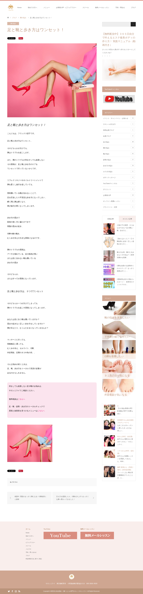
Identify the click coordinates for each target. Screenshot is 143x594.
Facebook (12, 591)
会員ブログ (118, 136)
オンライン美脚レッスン (118, 201)
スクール (86, 7)
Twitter (8, 591)
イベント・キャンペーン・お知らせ (118, 118)
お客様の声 (118, 195)
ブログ (133, 7)
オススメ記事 (127, 219)
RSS (19, 591)
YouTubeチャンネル (118, 183)
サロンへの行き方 (118, 124)
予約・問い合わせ (31, 552)
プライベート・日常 (118, 207)
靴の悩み (118, 154)
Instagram (15, 591)
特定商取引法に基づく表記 (34, 559)
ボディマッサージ (118, 177)
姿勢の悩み (118, 160)
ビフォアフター (30, 542)
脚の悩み (13, 23)
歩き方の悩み (118, 166)
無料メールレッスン (102, 7)
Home (19, 7)
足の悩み (118, 142)
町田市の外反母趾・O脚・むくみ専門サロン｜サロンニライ (69, 591)
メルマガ (28, 549)
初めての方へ (32, 7)
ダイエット (118, 189)
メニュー (46, 7)
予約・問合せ (120, 7)
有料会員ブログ (118, 130)
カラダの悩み (118, 171)
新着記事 (110, 219)
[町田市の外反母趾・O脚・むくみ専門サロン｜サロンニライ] (14, 7)
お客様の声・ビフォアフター (66, 7)
